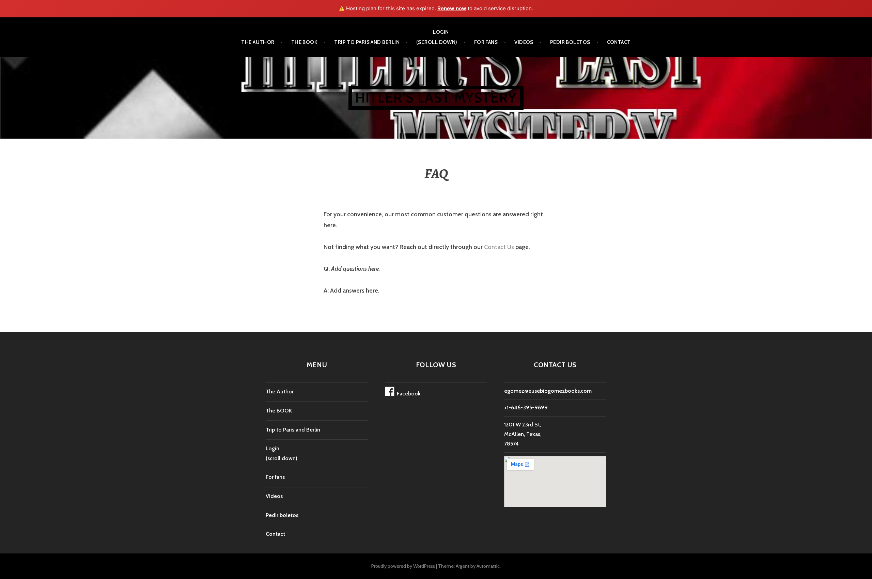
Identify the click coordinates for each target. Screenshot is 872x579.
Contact (619, 42)
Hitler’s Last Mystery (436, 97)
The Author (258, 42)
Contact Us (499, 247)
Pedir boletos (570, 42)
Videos (523, 42)
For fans (486, 42)
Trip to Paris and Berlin (367, 42)
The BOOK (304, 42)
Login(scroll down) (436, 37)
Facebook (409, 393)
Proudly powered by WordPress (403, 566)
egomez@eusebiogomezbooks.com (548, 391)
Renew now (451, 8)
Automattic (488, 566)
